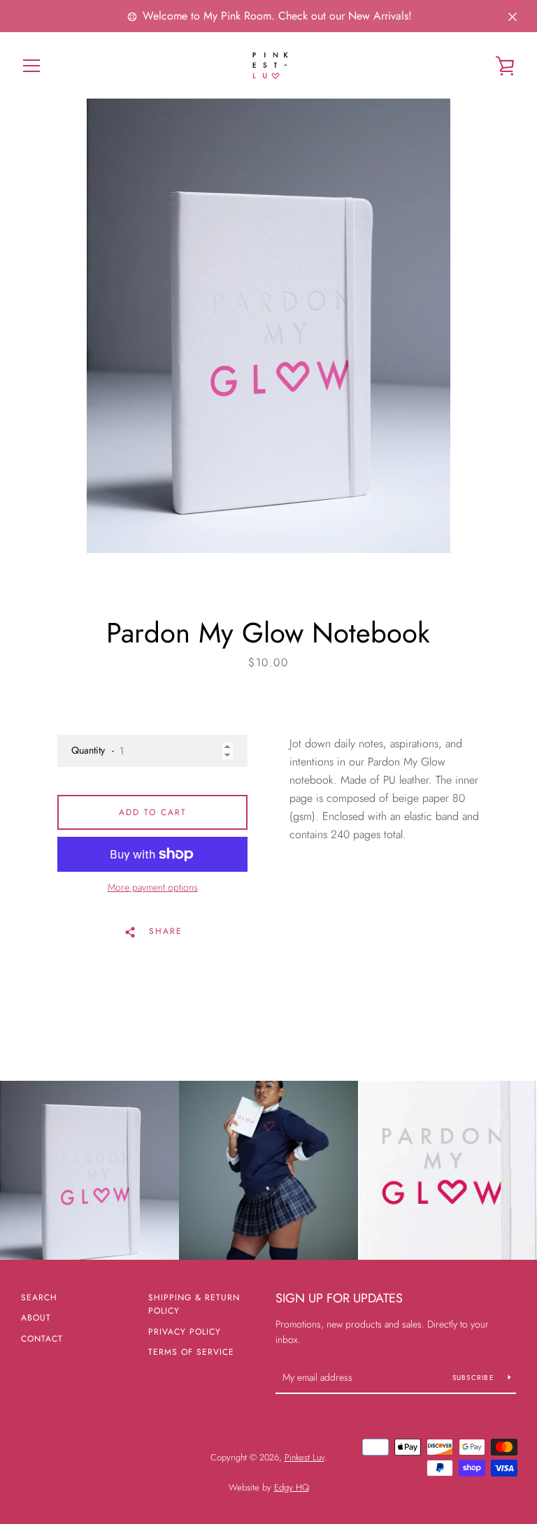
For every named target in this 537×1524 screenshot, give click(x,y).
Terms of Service (191, 1352)
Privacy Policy (184, 1331)
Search (39, 1297)
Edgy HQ (291, 1487)
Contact (42, 1338)
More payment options (153, 887)
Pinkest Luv (304, 1457)
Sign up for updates (339, 1298)
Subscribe (475, 1377)
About (36, 1317)
